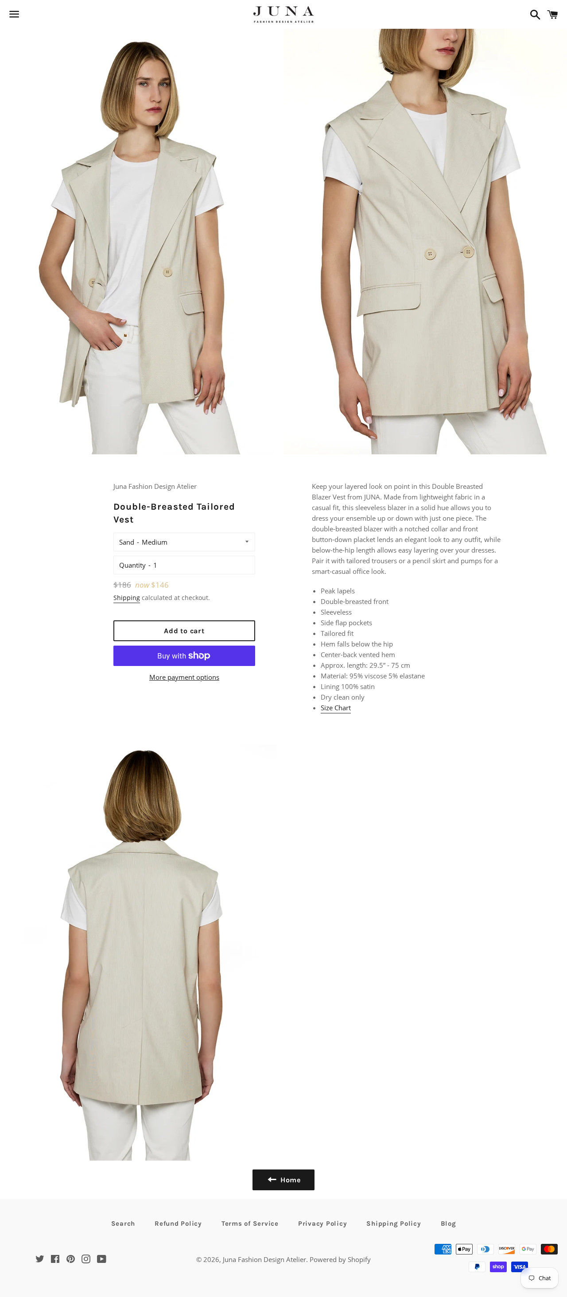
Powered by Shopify (340, 1259)
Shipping (126, 597)
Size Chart (336, 707)
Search (123, 1223)
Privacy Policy (322, 1223)
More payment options (184, 677)
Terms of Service (250, 1223)
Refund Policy (178, 1223)
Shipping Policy (393, 1223)
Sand (126, 542)
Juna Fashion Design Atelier (264, 1259)
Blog (448, 1223)
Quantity (132, 565)
